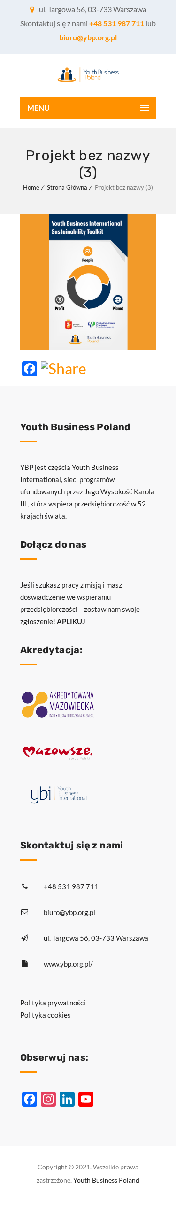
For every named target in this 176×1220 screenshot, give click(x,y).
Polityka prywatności (52, 1002)
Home (31, 187)
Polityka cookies (45, 1015)
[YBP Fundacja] (88, 75)
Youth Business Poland (106, 1180)
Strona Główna (67, 187)
